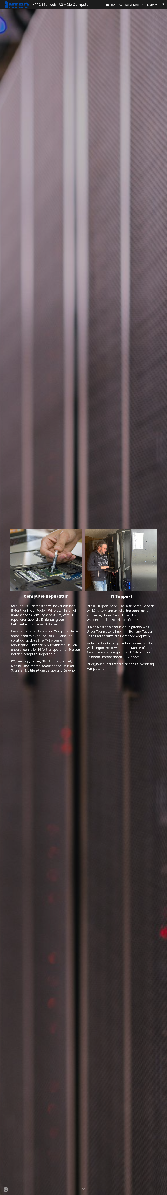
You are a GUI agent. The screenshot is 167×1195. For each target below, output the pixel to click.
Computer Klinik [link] (129, 5)
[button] (163, 4)
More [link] (150, 5)
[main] (46, 596)
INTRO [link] (110, 5)
